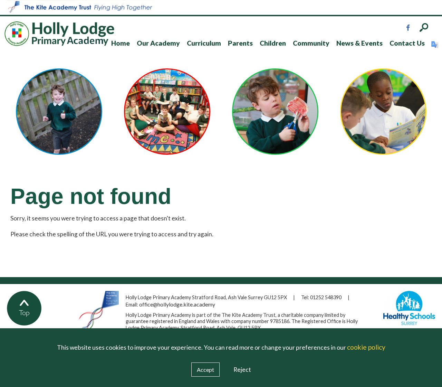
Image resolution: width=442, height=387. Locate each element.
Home (120, 43)
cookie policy (366, 347)
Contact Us (407, 43)
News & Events (359, 43)
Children (273, 43)
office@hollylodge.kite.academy (177, 304)
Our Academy (158, 43)
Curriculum (204, 43)
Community (311, 43)
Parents (240, 43)
